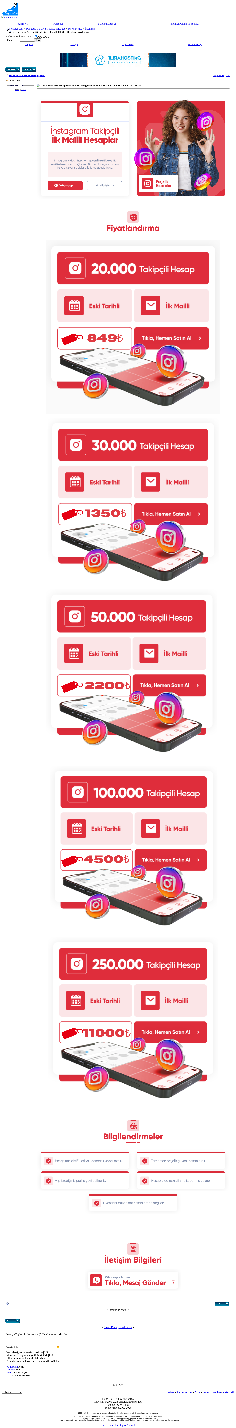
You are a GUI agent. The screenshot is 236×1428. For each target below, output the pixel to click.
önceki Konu (110, 1327)
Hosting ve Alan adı (125, 1425)
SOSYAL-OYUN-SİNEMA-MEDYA (45, 28)
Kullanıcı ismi (13, 36)
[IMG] (9, 1372)
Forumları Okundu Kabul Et (184, 23)
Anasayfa (23, 23)
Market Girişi (195, 44)
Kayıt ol (29, 44)
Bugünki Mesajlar (107, 23)
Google (74, 44)
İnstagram (90, 28)
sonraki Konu (125, 1327)
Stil (228, 75)
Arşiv (197, 1392)
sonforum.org (16, 28)
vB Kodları (12, 1366)
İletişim (170, 1392)
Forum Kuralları (211, 1392)
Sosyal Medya (75, 28)
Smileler (10, 1369)
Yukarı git (228, 1392)
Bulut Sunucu (108, 1425)
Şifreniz (9, 40)
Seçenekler (218, 75)
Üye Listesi (127, 44)
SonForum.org (184, 1392)
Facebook (58, 23)
